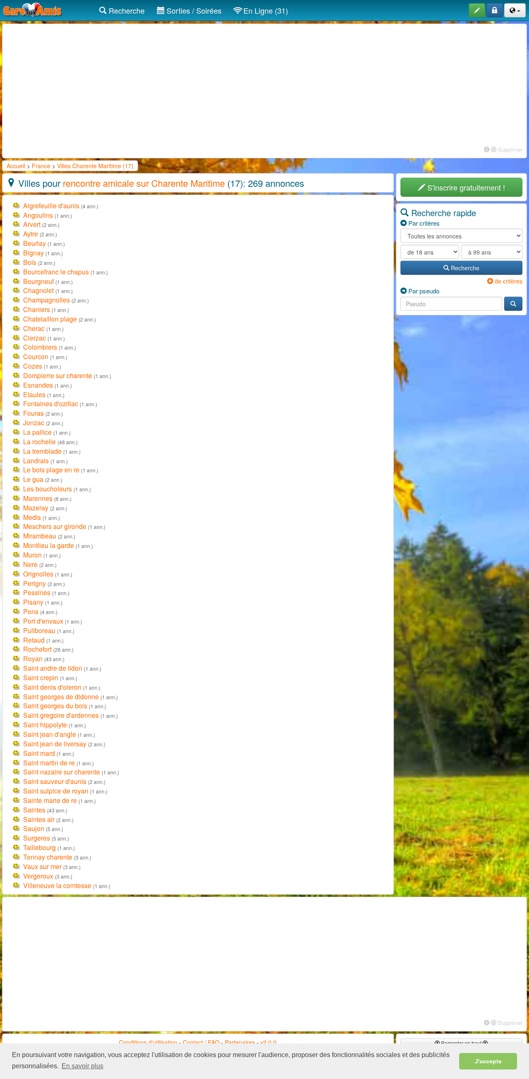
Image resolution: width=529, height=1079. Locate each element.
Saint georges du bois (55, 705)
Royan (33, 658)
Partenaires (240, 1042)
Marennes (37, 498)
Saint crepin (40, 677)
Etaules (34, 394)
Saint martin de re (49, 762)
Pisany (33, 602)
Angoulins (38, 215)
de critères (507, 281)
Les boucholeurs (47, 488)
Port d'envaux (43, 621)
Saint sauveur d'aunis (54, 781)
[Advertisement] (264, 86)
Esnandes (38, 385)
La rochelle (39, 441)
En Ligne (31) (264, 10)
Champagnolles (46, 300)
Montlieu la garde (48, 545)
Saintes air (39, 819)
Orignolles (38, 574)
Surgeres (36, 838)
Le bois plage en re (51, 469)
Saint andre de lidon (52, 668)
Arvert (32, 224)
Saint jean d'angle (49, 734)
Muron (32, 555)
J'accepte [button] (488, 1061)
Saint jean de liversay (54, 743)
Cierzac (34, 338)
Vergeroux (38, 876)
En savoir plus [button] (82, 1065)
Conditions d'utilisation (148, 1042)
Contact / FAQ (201, 1042)
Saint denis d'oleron (52, 687)
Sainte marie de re (50, 800)
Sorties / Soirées (193, 10)
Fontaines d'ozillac (50, 403)
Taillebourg (39, 847)
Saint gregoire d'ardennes (61, 715)
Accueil (16, 166)
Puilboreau (39, 630)
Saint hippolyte (45, 724)
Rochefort (37, 649)
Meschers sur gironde (54, 526)
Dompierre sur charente (57, 375)
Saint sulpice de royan (55, 791)
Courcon (35, 356)
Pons (30, 611)
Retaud (34, 640)
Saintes (34, 810)
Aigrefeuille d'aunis (51, 205)
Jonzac (33, 422)
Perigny (34, 583)
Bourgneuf (38, 281)
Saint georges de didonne (61, 696)
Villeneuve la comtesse (57, 885)
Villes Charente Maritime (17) (95, 166)
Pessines (36, 592)
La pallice (37, 432)
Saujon (33, 828)
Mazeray (35, 507)
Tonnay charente (47, 857)
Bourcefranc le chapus (56, 271)
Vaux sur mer (42, 866)
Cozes (32, 366)
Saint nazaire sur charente (61, 771)
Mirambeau (39, 536)
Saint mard (39, 753)
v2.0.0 (268, 1042)
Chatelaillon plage (50, 319)
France (41, 166)
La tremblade (42, 451)
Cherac (34, 328)
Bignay (33, 252)
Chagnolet (38, 290)
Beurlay (34, 243)
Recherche (126, 10)
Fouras (33, 413)
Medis (32, 517)
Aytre (30, 233)
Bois (29, 262)
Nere (30, 564)
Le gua (33, 479)
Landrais (36, 460)
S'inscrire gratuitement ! (465, 187)
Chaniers (36, 309)
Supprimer (509, 149)
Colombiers (40, 347)
